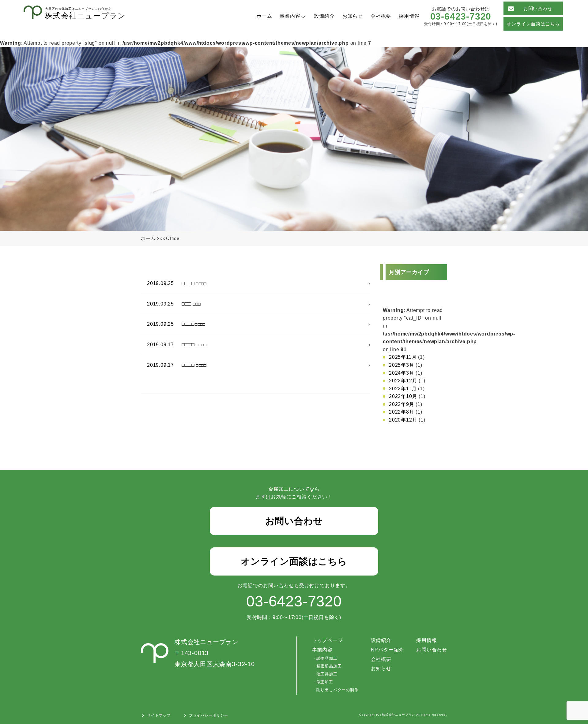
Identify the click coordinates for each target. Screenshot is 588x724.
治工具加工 (326, 674)
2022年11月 (403, 388)
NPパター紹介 (387, 649)
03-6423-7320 (461, 16)
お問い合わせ (537, 8)
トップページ (327, 640)
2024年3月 (401, 373)
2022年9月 (401, 404)
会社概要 (381, 16)
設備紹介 (324, 16)
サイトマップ (159, 715)
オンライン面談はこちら (533, 23)
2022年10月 (403, 396)
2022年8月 (401, 412)
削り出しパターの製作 (337, 690)
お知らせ (352, 16)
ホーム (264, 16)
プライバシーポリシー (208, 715)
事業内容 (290, 16)
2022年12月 (403, 380)
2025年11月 (403, 357)
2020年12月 (403, 419)
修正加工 (324, 682)
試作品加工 (326, 658)
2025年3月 (401, 365)
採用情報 (409, 16)
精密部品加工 (329, 666)
